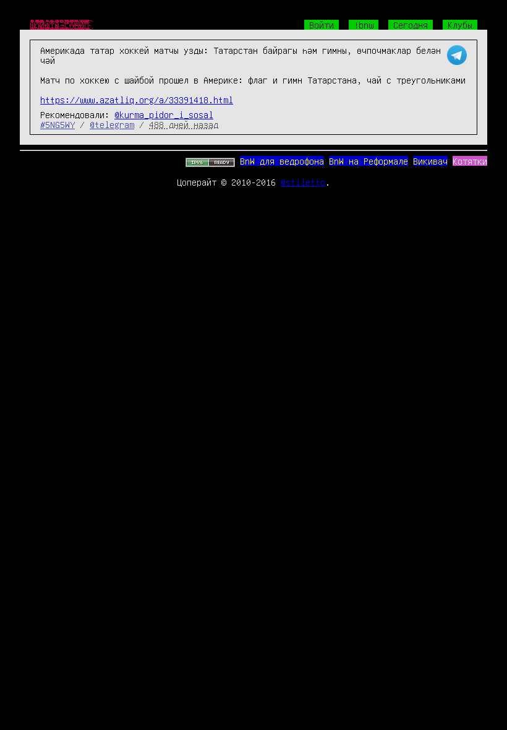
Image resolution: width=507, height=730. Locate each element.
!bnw (363, 25)
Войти (321, 25)
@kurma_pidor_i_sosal (163, 114)
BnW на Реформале (368, 161)
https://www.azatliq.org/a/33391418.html (136, 100)
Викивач (430, 161)
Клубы (460, 25)
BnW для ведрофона (282, 161)
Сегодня (410, 25)
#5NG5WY (57, 124)
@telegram (112, 124)
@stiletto (303, 182)
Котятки (470, 161)
